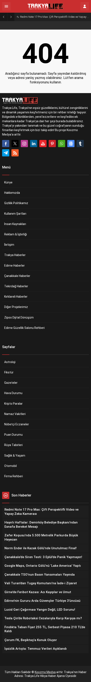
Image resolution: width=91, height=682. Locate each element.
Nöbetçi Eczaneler (16, 424)
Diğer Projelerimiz (16, 307)
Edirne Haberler (14, 265)
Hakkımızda (12, 192)
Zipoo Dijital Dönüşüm (19, 317)
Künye (8, 182)
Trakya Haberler (15, 255)
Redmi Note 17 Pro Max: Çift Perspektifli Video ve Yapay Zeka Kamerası (54, 16)
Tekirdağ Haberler (16, 286)
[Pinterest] (52, 143)
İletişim (9, 244)
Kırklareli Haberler (16, 296)
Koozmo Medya (45, 672)
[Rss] (15, 152)
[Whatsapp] (61, 143)
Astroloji (9, 362)
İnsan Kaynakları (15, 224)
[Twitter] (15, 143)
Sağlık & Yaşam (14, 455)
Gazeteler (11, 382)
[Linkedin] (33, 143)
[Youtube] (43, 143)
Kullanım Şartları (15, 213)
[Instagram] (24, 143)
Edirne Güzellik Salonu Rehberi (24, 327)
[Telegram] (5, 152)
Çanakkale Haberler (17, 276)
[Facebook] (5, 143)
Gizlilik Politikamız (16, 203)
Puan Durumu (13, 434)
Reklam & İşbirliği (15, 234)
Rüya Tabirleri (13, 445)
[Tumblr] (80, 143)
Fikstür (9, 372)
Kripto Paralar (13, 403)
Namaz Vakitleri (15, 414)
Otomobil (10, 466)
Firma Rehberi (13, 476)
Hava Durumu (13, 393)
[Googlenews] (70, 143)
